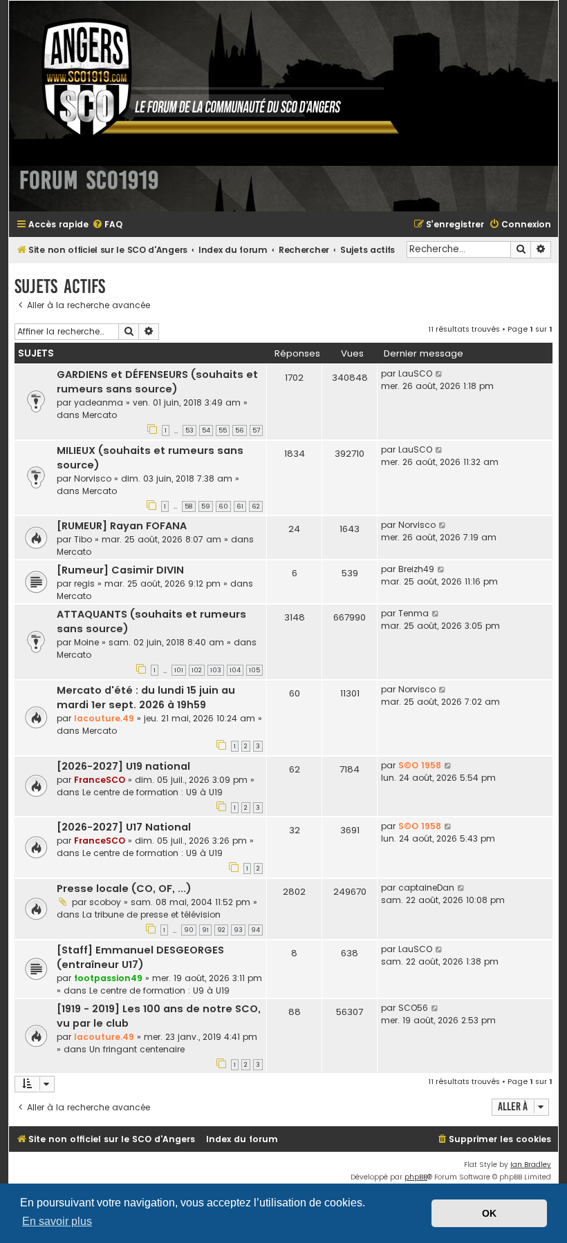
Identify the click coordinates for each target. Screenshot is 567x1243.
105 (254, 670)
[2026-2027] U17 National (124, 827)
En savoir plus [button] (57, 1221)
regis (84, 583)
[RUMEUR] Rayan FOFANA (122, 526)
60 (223, 506)
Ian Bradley (530, 1164)
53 (189, 430)
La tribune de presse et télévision (151, 914)
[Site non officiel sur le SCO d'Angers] (209, 78)
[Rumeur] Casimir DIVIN (120, 570)
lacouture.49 (104, 718)
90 (189, 930)
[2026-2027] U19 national (123, 766)
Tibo (83, 539)
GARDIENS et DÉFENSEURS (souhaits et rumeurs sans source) (157, 382)
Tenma (413, 613)
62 (256, 506)
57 (256, 430)
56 (239, 430)
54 (206, 430)
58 (189, 506)
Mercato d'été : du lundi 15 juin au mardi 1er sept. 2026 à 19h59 (146, 697)
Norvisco (92, 478)
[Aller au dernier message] (439, 374)
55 (223, 430)
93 (238, 930)
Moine (86, 642)
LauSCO (415, 373)
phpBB (416, 1177)
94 (255, 930)
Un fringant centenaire (137, 1049)
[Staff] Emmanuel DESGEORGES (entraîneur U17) (140, 957)
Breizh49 (416, 569)
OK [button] (489, 1213)
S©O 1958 (419, 765)
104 (235, 670)
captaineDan (426, 887)
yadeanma (98, 402)
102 (197, 670)
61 (239, 506)
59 (205, 506)
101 (178, 670)
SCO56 (413, 1008)
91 (205, 930)
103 (215, 670)
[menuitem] (107, 225)
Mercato (99, 415)
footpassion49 (108, 978)
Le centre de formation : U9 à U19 (152, 792)
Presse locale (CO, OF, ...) (124, 888)
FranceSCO (99, 780)
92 (221, 930)
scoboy (105, 902)
